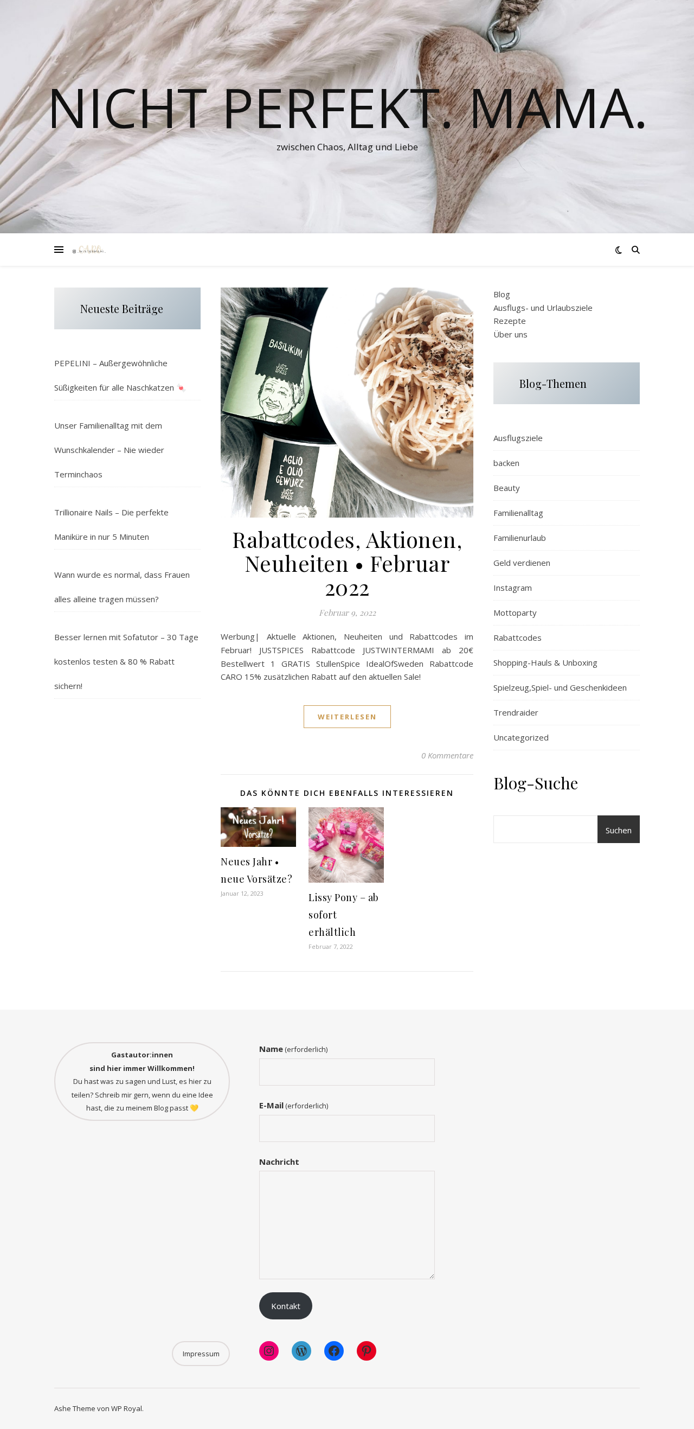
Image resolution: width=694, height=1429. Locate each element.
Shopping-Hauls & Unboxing (545, 662)
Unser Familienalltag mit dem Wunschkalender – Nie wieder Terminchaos (109, 450)
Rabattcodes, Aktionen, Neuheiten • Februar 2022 (347, 563)
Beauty (506, 487)
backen (506, 462)
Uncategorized (521, 737)
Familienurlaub (519, 537)
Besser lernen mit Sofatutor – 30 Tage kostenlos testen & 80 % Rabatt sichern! (126, 661)
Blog (501, 294)
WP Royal (126, 1408)
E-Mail (293, 1105)
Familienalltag (518, 512)
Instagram (512, 587)
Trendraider (515, 712)
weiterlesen (347, 717)
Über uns (510, 334)
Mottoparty (515, 612)
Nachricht (279, 1161)
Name (293, 1048)
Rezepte (509, 320)
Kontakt (285, 1305)
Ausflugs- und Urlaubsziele (543, 307)
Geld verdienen (521, 562)
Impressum (201, 1353)
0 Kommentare (447, 755)
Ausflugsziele (518, 437)
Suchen (619, 830)
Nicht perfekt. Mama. (347, 107)
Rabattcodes (517, 637)
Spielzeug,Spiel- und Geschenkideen (560, 687)
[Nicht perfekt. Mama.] (89, 250)
